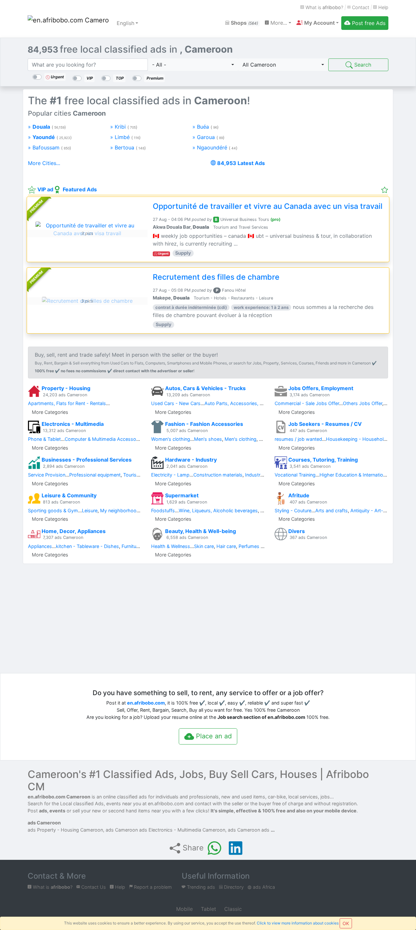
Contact (360, 7)
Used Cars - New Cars (176, 403)
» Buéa (205, 126)
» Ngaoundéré (215, 147)
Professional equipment (95, 475)
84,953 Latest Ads (240, 163)
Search (362, 64)
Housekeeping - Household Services (366, 439)
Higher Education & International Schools (364, 475)
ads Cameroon (44, 822)
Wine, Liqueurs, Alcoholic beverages (218, 510)
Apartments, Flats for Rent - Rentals (67, 403)
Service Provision (46, 475)
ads (266, 830)
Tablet (207, 909)
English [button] (125, 23)
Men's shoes (208, 439)
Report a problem (152, 887)
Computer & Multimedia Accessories (104, 439)
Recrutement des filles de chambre (216, 277)
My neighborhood (119, 510)
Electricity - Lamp (170, 475)
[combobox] (193, 64)
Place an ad (213, 736)
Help (382, 7)
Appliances (40, 546)
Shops (243, 22)
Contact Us (93, 887)
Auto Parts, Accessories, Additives (242, 403)
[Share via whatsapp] (214, 848)
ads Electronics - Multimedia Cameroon (182, 830)
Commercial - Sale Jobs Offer (307, 403)
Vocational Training (295, 475)
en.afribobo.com (146, 703)
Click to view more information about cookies (298, 923)
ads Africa (263, 887)
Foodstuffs (163, 510)
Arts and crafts (331, 510)
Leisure (90, 510)
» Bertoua (128, 147)
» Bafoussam (49, 147)
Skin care (204, 546)
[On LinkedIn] (235, 848)
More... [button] (278, 22)
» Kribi (123, 126)
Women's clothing (170, 439)
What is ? (323, 7)
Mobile (184, 909)
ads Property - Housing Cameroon (65, 830)
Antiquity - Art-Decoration (378, 510)
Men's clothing (240, 439)
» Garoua (208, 137)
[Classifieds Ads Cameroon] (68, 23)
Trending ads (200, 887)
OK (346, 923)
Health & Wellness (170, 546)
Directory (233, 887)
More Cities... (44, 163)
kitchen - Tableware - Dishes (87, 546)
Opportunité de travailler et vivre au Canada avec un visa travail (268, 206)
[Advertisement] (331, 134)
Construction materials (217, 475)
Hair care (226, 546)
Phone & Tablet (44, 439)
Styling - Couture (293, 510)
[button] (317, 22)
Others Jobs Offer (362, 403)
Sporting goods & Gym (53, 510)
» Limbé (125, 137)
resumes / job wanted (298, 439)
